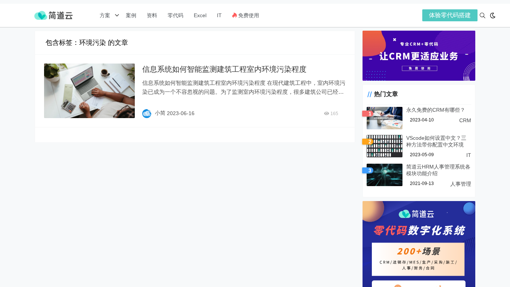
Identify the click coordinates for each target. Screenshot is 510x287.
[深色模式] (493, 15)
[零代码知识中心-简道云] (53, 15)
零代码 (175, 15)
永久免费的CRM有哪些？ (435, 110)
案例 (130, 15)
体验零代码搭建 (450, 15)
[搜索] (483, 15)
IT (219, 15)
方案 (106, 15)
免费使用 (248, 15)
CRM (465, 120)
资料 (152, 15)
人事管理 (460, 184)
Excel (200, 15)
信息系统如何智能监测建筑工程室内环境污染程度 (224, 69)
